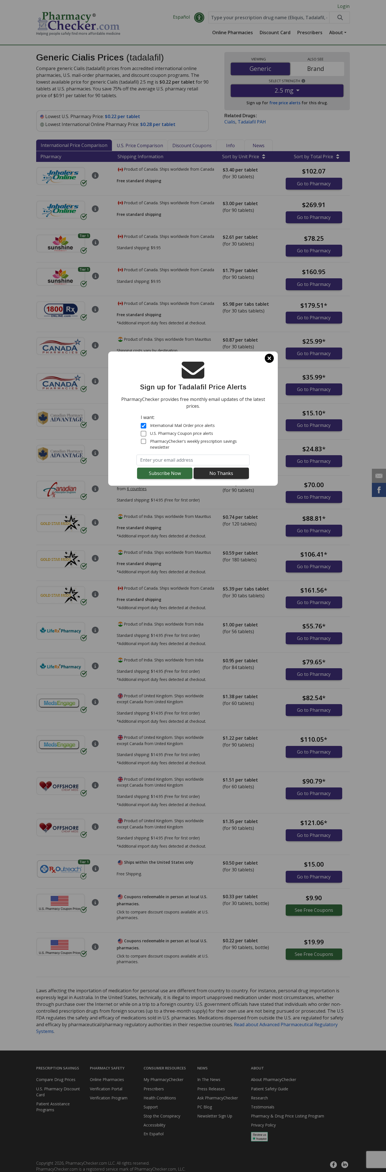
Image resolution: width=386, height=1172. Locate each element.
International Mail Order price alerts (182, 425)
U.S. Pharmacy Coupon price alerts (181, 433)
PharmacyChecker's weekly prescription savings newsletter (193, 444)
